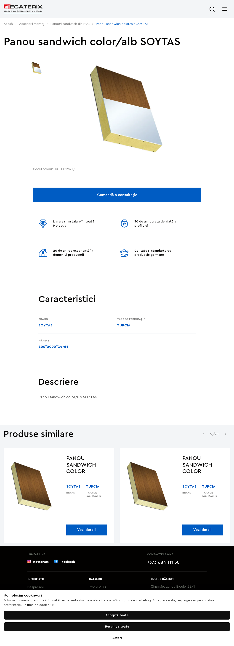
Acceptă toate (117, 615)
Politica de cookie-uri (38, 605)
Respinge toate (117, 626)
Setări (117, 638)
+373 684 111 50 (163, 562)
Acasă (8, 24)
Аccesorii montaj (31, 24)
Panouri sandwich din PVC (70, 24)
